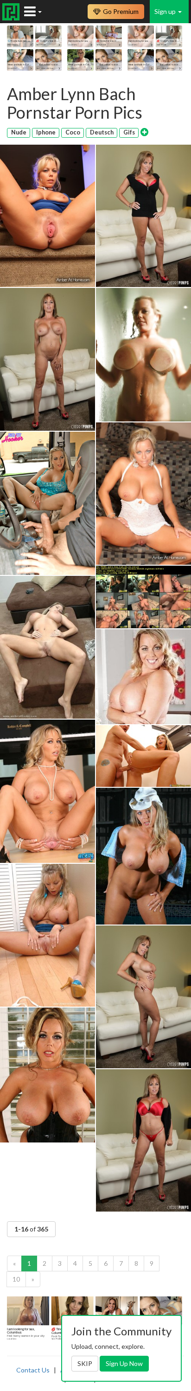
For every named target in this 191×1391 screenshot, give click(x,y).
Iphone (46, 132)
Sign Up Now (124, 1363)
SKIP (84, 1363)
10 (16, 1279)
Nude (18, 132)
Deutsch (102, 132)
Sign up (165, 11)
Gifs (129, 132)
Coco (72, 132)
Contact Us (33, 1370)
